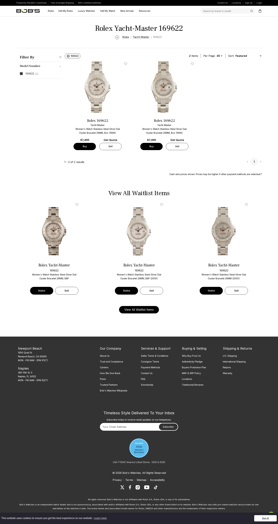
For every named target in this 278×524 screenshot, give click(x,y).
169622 (31, 73)
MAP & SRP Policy (191, 373)
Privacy (117, 480)
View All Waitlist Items (139, 309)
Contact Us (222, 3)
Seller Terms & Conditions (154, 355)
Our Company (110, 348)
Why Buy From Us (191, 355)
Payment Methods (150, 367)
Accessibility (157, 480)
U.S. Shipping (230, 355)
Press (103, 379)
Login (259, 3)
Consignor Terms (150, 361)
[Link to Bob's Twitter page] (122, 487)
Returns (227, 367)
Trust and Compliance (111, 361)
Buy (85, 146)
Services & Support (156, 348)
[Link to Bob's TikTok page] (155, 487)
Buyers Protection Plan (194, 367)
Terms (129, 480)
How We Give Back (110, 373)
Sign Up (249, 3)
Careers (104, 367)
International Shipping (234, 361)
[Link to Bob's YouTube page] (146, 487)
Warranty (227, 373)
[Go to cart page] (260, 11)
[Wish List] (77, 204)
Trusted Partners (109, 384)
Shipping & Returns (237, 348)
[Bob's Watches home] (28, 11)
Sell (110, 146)
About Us (105, 355)
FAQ (143, 379)
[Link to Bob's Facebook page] (130, 487)
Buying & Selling (194, 348)
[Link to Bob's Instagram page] (137, 487)
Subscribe (168, 426)
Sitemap (141, 480)
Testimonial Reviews (193, 384)
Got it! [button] (265, 518)
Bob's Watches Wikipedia (113, 390)
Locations (236, 3)
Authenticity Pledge (192, 361)
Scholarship (147, 384)
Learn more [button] (100, 518)
